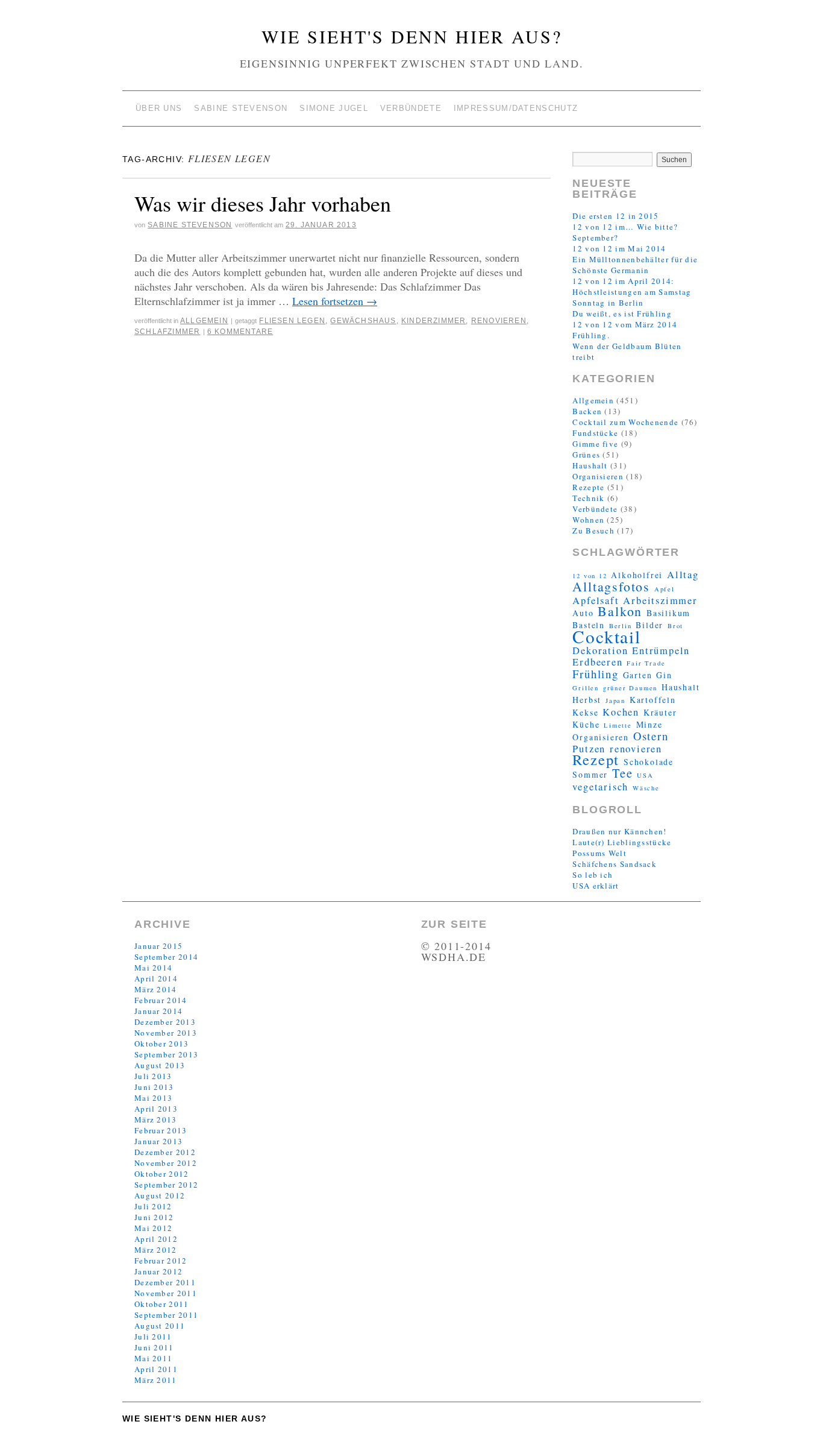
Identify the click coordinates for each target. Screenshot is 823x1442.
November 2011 (165, 1293)
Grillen (585, 688)
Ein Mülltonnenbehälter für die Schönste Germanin (635, 264)
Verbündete (411, 108)
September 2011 (166, 1314)
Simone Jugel (333, 108)
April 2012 (156, 1238)
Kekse (585, 712)
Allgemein (204, 320)
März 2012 (155, 1249)
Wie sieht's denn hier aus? (411, 36)
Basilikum (668, 613)
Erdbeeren (597, 662)
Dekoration (600, 650)
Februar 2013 (160, 1130)
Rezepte (588, 487)
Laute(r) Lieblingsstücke (621, 842)
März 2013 (155, 1119)
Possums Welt (599, 853)
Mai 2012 (153, 1228)
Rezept (595, 759)
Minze (649, 724)
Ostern (651, 735)
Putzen (589, 748)
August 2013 (159, 1065)
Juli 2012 (153, 1206)
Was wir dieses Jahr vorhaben (262, 203)
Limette (618, 725)
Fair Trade (646, 663)
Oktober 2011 (161, 1304)
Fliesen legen (292, 320)
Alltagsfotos (611, 586)
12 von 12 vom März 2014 (624, 324)
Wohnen (588, 519)
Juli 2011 (153, 1336)
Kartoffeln (653, 699)
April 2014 (156, 978)
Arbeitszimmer (660, 600)
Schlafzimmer (167, 331)
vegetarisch (600, 786)
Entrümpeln (661, 650)
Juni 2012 (154, 1217)
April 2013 (156, 1108)
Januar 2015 (158, 945)
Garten (637, 675)
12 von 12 (589, 575)
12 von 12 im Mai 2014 (619, 248)
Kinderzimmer (433, 320)
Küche (585, 724)
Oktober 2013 (161, 1043)
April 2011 (156, 1369)
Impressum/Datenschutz (516, 108)
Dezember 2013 (165, 1021)
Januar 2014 (158, 1011)
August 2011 (159, 1325)
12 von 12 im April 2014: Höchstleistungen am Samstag (631, 286)
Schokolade (649, 761)
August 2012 (159, 1195)
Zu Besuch (593, 530)
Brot (675, 626)
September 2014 (166, 956)
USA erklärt (595, 885)
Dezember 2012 (165, 1152)
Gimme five (595, 443)
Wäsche (646, 788)
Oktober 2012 (161, 1173)
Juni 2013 (154, 1087)
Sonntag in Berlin (607, 302)
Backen (587, 411)
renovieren (499, 320)
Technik (588, 498)
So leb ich (592, 874)
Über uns (159, 108)
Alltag (683, 574)
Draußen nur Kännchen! (619, 831)
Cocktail (606, 636)
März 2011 (155, 1379)
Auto (582, 613)
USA (645, 775)
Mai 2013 (153, 1097)
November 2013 (165, 1032)
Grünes (586, 454)
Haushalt (589, 465)
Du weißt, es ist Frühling (622, 313)
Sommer (590, 774)
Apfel (664, 589)
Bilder (649, 625)
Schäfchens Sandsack (614, 863)
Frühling (595, 673)
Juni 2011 (154, 1347)
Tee (622, 772)
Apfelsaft (595, 600)
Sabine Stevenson (240, 108)
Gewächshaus (363, 320)
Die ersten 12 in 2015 (615, 215)
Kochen (620, 712)
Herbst (586, 699)
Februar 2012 (160, 1260)
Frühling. (591, 335)
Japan (615, 700)
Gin (664, 675)
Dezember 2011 (165, 1282)
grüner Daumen (630, 688)
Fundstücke (595, 432)
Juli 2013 (153, 1076)
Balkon (620, 611)
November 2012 (165, 1162)
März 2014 (155, 989)
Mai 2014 (153, 967)
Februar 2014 (160, 1000)
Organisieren (598, 476)
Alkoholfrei (637, 575)
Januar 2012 (158, 1271)
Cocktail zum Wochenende (625, 422)
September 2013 (166, 1054)
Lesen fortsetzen (334, 301)
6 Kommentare (240, 331)
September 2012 (166, 1184)
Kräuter (660, 712)
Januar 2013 (158, 1141)
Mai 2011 (153, 1358)
